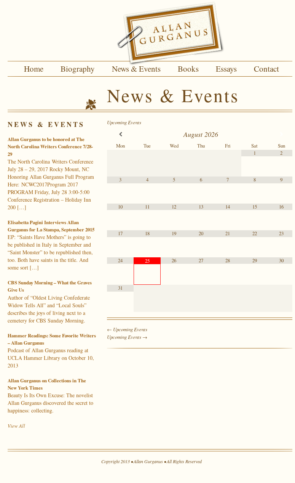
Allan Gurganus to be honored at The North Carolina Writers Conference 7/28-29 (51, 173)
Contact (266, 68)
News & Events (136, 68)
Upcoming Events (124, 122)
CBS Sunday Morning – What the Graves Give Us (50, 301)
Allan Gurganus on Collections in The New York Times (50, 395)
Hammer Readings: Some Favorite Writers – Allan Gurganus (52, 350)
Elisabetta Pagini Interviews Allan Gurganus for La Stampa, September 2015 (51, 245)
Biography (78, 68)
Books (188, 68)
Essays (226, 68)
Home (33, 68)
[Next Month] (281, 134)
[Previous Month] (120, 134)
